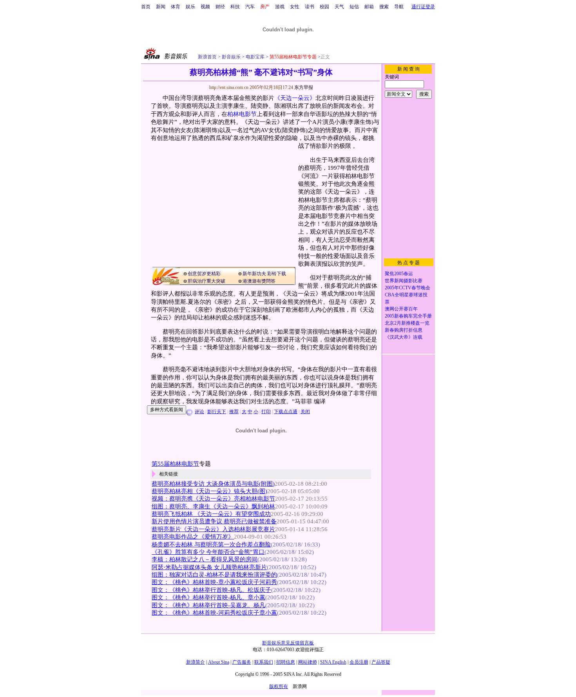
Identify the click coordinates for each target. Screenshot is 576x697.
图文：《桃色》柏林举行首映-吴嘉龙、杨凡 (208, 605)
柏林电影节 (242, 114)
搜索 (384, 6)
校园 (324, 6)
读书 (309, 6)
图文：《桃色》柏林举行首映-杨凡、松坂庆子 (211, 590)
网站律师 (307, 662)
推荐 (234, 411)
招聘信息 (285, 662)
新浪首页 (207, 57)
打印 (266, 411)
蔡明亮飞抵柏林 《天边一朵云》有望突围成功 (211, 514)
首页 (145, 6)
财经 (220, 6)
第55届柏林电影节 (175, 464)
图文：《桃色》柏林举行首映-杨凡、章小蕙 (208, 597)
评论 (199, 411)
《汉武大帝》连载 (403, 337)
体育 (175, 6)
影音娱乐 (231, 57)
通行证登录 (423, 6)
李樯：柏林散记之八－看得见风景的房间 (204, 559)
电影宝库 (254, 57)
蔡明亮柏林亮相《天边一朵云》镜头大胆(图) (209, 491)
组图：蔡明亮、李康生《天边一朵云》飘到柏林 (213, 506)
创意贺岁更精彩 (204, 273)
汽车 (250, 6)
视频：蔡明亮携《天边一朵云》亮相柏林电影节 (213, 499)
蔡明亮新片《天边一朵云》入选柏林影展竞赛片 (213, 529)
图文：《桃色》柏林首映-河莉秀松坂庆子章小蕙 (214, 613)
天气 (339, 6)
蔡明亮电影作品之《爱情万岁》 (193, 537)
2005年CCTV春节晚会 (407, 287)
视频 (205, 6)
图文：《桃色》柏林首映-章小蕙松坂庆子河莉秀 (214, 582)
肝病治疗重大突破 (206, 281)
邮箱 (369, 6)
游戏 (279, 6)
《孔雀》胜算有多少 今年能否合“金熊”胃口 (208, 552)
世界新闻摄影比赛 (403, 280)
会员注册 (359, 662)
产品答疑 (380, 662)
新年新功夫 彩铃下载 (264, 273)
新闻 (160, 6)
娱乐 (190, 6)
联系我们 (263, 662)
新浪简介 (195, 662)
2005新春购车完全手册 (408, 316)
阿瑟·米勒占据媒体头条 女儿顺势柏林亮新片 (209, 567)
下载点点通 (285, 411)
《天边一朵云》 (294, 98)
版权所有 (278, 686)
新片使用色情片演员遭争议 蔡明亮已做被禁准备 (214, 521)
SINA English (333, 662)
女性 (294, 6)
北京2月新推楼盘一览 (407, 323)
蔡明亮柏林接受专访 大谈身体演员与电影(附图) (213, 484)
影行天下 (216, 411)
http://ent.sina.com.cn (229, 87)
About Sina (218, 662)
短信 (354, 6)
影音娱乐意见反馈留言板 (288, 643)
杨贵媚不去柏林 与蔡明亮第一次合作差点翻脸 (211, 544)
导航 (399, 6)
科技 (235, 6)
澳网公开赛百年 (401, 309)
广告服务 (241, 662)
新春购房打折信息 (403, 330)
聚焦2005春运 (399, 273)
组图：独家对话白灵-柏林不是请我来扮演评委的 (214, 575)
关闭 (305, 411)
